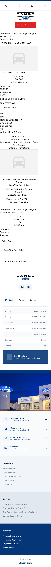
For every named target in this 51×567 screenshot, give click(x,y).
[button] (6, 5)
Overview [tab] (4, 229)
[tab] (9, 300)
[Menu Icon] (44, 5)
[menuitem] (25, 474)
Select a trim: (6, 39)
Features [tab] (4, 232)
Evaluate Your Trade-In (19, 195)
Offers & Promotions (19, 148)
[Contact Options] (32, 5)
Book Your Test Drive (19, 185)
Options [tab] (4, 235)
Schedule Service (23, 25)
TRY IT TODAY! (7, 103)
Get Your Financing (19, 202)
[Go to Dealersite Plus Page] (25, 563)
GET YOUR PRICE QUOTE (12, 99)
